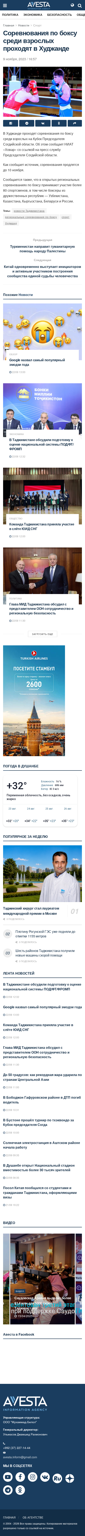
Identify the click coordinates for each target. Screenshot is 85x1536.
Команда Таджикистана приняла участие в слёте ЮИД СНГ (41, 526)
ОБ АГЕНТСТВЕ (33, 1517)
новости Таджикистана (29, 210)
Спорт (37, 25)
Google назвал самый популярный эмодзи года (37, 362)
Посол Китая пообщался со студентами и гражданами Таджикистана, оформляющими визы (40, 1192)
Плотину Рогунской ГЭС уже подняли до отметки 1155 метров (45, 933)
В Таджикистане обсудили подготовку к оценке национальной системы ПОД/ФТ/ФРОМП (41, 444)
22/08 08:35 (12, 1177)
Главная (8, 25)
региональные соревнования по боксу (31, 217)
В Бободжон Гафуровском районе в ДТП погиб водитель (42, 1099)
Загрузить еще (42, 634)
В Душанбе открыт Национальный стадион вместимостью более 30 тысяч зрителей (39, 1167)
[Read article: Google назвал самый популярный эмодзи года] (42, 331)
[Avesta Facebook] (20, 1477)
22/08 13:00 (18, 372)
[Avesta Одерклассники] (20, 1490)
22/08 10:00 (12, 1132)
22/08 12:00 (18, 536)
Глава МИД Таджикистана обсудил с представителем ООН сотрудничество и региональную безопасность (41, 608)
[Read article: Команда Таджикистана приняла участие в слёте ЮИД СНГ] (42, 496)
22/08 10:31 (12, 1110)
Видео (20, 1296)
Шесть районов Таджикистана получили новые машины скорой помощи (45, 953)
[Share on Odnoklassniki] (59, 123)
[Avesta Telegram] (8, 1490)
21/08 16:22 (12, 1205)
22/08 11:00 (12, 1087)
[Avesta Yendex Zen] (69, 1478)
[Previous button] (5, 1279)
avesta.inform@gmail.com (20, 1457)
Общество (15, 518)
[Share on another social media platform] (75, 123)
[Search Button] (80, 5)
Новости (23, 25)
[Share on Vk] (42, 123)
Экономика (32, 14)
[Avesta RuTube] (57, 1478)
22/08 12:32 (18, 456)
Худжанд (11, 223)
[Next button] (79, 1279)
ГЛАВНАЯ (9, 1517)
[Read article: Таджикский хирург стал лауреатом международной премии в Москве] (42, 873)
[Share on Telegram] (26, 123)
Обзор (13, 354)
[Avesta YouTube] (8, 1477)
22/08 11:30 (18, 620)
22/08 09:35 (12, 1155)
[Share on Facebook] (10, 123)
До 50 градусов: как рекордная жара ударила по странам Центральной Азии (42, 1077)
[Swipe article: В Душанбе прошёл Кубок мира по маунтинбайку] (42, 1279)
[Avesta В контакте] (45, 1477)
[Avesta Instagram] (32, 1477)
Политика (10, 14)
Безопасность (59, 14)
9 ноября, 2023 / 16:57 (20, 59)
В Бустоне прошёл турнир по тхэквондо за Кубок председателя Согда (38, 1122)
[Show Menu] (5, 5)
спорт (66, 217)
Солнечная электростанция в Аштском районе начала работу (41, 1145)
